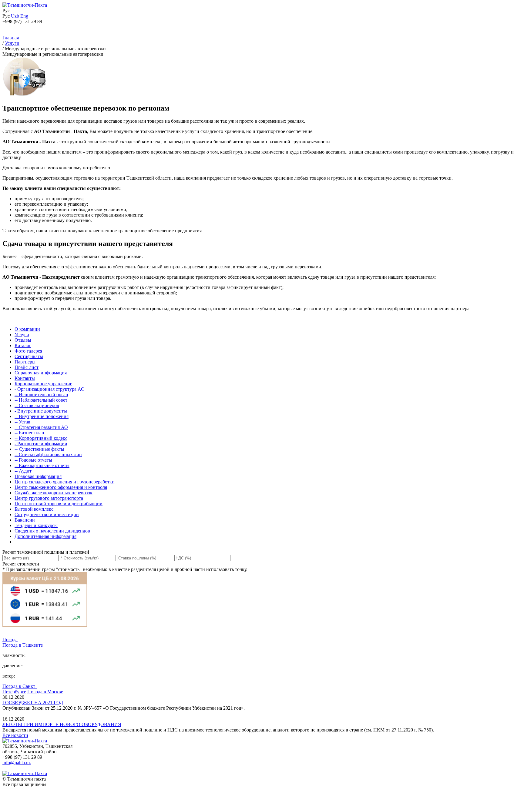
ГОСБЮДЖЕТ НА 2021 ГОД (32, 702)
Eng (24, 15)
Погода (10, 639)
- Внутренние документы (41, 410)
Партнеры (25, 361)
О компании (27, 329)
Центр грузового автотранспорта (49, 498)
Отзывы (23, 340)
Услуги (22, 334)
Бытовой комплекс (34, 509)
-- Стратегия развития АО (41, 427)
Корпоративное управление (43, 383)
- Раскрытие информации (41, 443)
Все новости (15, 735)
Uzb (15, 15)
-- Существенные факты (39, 449)
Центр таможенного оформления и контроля (61, 487)
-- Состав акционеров (37, 405)
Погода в (22, 645)
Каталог (23, 345)
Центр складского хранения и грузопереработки (65, 481)
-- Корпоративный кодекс (41, 438)
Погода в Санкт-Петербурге (19, 689)
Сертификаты (29, 356)
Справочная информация (41, 372)
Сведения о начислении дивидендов (52, 530)
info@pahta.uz (16, 762)
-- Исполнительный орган (41, 394)
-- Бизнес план (29, 432)
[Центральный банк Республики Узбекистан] (44, 634)
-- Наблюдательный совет (41, 400)
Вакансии (25, 519)
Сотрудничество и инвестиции (47, 514)
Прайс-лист (27, 367)
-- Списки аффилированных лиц (48, 454)
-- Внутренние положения (42, 416)
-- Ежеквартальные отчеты (42, 465)
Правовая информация (38, 476)
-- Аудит (23, 470)
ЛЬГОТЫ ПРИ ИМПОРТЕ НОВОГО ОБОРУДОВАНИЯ (61, 724)
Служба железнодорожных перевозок (53, 492)
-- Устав (22, 421)
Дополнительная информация (45, 536)
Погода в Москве (45, 691)
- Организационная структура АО (50, 389)
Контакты (25, 378)
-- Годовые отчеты (33, 460)
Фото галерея (28, 350)
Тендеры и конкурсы (36, 525)
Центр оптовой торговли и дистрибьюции (58, 503)
